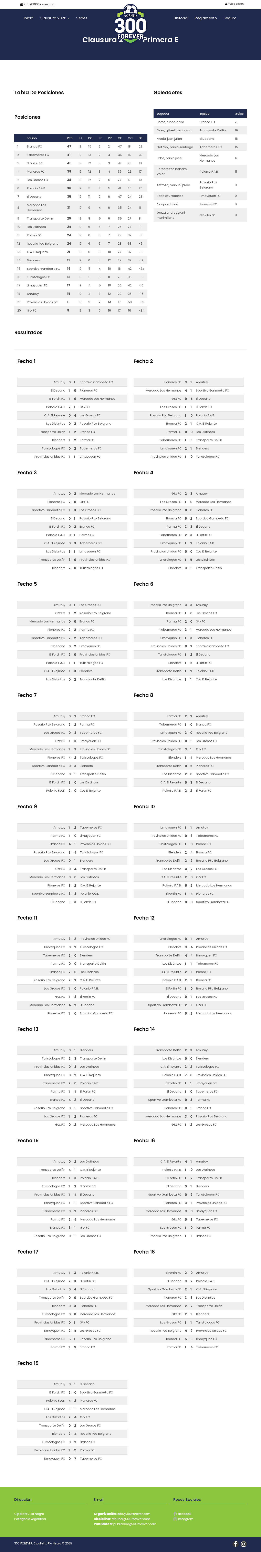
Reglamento (206, 18)
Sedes (81, 18)
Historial (181, 18)
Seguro (230, 18)
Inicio (28, 18)
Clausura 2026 (53, 18)
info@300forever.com (39, 4)
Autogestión (235, 4)
